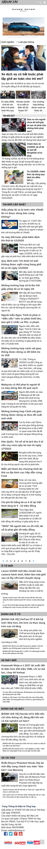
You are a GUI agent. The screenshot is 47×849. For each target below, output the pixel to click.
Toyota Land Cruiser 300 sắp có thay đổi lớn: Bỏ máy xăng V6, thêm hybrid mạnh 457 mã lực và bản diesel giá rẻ (23, 600)
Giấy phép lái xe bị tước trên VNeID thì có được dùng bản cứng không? (22, 213)
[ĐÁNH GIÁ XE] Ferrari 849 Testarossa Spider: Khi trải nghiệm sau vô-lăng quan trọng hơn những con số (23, 647)
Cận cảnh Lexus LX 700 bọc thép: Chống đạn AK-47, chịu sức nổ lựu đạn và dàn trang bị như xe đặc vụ (24, 796)
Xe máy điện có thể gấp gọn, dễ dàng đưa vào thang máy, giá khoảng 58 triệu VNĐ (24, 693)
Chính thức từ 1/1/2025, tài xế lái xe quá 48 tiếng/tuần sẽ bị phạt (35, 150)
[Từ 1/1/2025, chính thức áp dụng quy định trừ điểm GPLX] (14, 177)
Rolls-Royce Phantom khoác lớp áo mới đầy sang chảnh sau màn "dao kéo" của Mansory (22, 766)
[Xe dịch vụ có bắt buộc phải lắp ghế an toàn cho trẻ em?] (23, 58)
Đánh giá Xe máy (12, 708)
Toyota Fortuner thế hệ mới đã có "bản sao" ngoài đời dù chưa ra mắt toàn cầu (24, 791)
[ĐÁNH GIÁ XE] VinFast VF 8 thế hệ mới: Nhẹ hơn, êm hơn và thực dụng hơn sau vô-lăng (23, 623)
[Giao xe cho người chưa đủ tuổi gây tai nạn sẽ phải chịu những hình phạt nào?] (14, 125)
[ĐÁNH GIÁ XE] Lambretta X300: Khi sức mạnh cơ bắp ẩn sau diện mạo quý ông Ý (24, 745)
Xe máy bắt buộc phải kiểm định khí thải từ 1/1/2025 (20, 239)
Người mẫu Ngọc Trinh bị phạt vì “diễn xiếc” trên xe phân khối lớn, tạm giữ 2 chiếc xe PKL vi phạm (21, 318)
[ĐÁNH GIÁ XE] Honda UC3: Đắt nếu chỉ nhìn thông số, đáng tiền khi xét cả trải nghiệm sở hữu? (22, 717)
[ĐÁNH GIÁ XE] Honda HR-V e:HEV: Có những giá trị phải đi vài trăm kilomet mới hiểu (24, 652)
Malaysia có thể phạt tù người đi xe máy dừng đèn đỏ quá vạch (20, 386)
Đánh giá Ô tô (10, 614)
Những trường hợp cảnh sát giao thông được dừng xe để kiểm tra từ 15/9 (21, 352)
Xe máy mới (8, 660)
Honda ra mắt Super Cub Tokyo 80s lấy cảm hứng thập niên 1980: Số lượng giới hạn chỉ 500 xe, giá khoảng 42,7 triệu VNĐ (23, 699)
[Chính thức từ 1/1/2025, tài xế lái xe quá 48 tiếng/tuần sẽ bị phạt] (14, 150)
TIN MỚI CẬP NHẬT (14, 204)
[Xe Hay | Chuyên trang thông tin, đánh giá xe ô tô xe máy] (9, 3)
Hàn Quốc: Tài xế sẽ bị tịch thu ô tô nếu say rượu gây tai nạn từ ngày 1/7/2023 (22, 445)
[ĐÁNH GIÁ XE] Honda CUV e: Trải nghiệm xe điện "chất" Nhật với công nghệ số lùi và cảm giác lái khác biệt (24, 750)
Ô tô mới (7, 565)
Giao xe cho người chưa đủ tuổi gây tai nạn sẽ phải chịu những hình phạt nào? (36, 125)
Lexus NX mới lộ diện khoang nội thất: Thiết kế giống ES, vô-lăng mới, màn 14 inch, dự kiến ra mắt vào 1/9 (23, 606)
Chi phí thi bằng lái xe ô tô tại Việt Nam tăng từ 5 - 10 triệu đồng (21, 504)
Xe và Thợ (8, 757)
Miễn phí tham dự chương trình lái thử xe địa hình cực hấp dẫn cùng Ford (21, 472)
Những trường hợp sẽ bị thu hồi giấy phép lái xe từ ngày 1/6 (20, 287)
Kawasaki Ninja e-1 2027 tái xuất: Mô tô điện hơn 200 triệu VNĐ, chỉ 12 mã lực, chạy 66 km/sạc (23, 669)
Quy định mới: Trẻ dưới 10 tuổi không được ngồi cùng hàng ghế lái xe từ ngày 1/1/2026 (21, 264)
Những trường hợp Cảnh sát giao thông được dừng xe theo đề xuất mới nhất (21, 415)
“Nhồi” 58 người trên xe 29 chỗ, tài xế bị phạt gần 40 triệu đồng (22, 528)
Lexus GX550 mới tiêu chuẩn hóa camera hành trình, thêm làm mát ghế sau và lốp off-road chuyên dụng (23, 574)
